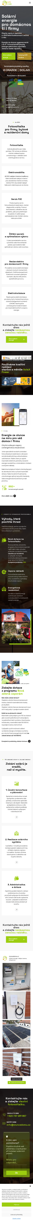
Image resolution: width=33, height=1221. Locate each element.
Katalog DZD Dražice (23, 56)
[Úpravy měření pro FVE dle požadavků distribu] (16, 977)
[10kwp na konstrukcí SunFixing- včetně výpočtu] (16, 1034)
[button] (30, 1186)
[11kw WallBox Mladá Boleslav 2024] (16, 1005)
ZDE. (24, 562)
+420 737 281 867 (16, 1115)
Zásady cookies (16, 1218)
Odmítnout (16, 1209)
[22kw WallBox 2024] (16, 1062)
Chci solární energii (7, 56)
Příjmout (16, 1204)
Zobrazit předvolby (16, 1214)
